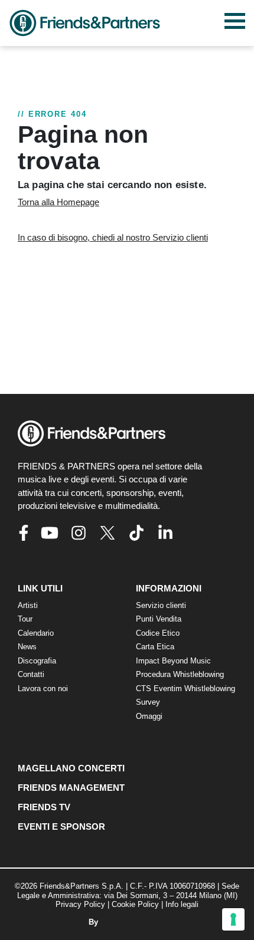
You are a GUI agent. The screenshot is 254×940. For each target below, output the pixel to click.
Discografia (37, 660)
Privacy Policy (80, 904)
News (27, 646)
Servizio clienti (161, 605)
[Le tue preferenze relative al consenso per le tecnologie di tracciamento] (233, 919)
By (94, 922)
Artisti (28, 605)
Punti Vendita (158, 618)
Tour (25, 618)
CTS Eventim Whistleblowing (185, 688)
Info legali (181, 904)
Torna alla (58, 202)
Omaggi (149, 716)
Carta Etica (155, 646)
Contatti (31, 674)
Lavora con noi (43, 688)
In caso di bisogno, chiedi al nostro (113, 237)
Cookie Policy (135, 904)
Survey (148, 702)
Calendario (36, 633)
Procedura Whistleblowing (180, 674)
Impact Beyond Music (173, 660)
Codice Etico (158, 633)
